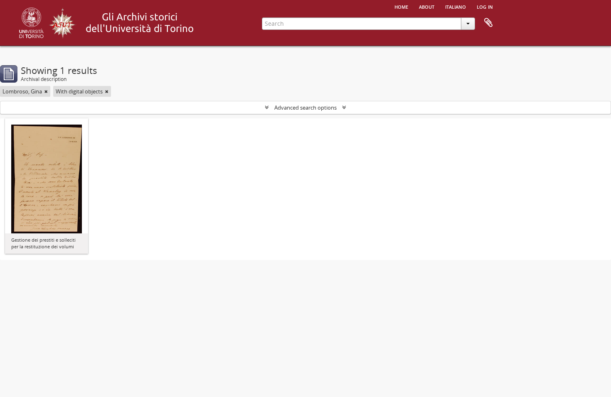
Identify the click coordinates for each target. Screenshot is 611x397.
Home (401, 6)
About (426, 6)
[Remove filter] (46, 91)
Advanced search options (305, 107)
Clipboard (488, 22)
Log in (485, 6)
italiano (455, 6)
